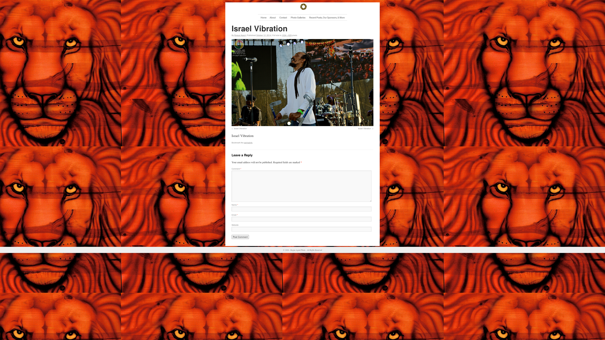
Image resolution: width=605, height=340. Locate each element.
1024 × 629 (287, 35)
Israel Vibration (240, 128)
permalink (248, 142)
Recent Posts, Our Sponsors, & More (327, 17)
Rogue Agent (240, 35)
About (273, 17)
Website (235, 225)
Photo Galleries (298, 17)
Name (235, 204)
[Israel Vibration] (302, 82)
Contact (283, 17)
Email (235, 214)
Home (263, 17)
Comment (236, 168)
